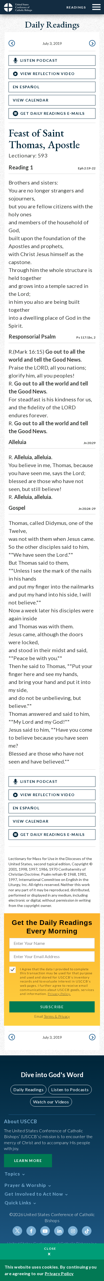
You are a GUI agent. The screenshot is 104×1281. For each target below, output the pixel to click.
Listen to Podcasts (70, 1089)
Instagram (73, 1231)
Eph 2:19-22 (86, 168)
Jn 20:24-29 (86, 509)
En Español (26, 87)
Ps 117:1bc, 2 (85, 337)
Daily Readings (28, 1089)
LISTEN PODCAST (39, 60)
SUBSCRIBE (52, 1006)
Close (50, 1249)
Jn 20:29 (89, 443)
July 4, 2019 (91, 43)
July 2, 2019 (12, 43)
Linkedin (59, 1231)
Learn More (28, 1160)
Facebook (31, 1231)
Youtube (45, 1231)
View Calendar (31, 100)
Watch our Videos (51, 1101)
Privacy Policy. (59, 994)
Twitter (17, 1231)
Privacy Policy (59, 1273)
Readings (76, 7)
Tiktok (86, 1231)
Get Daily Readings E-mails (52, 113)
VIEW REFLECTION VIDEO (47, 73)
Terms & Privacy (57, 1016)
